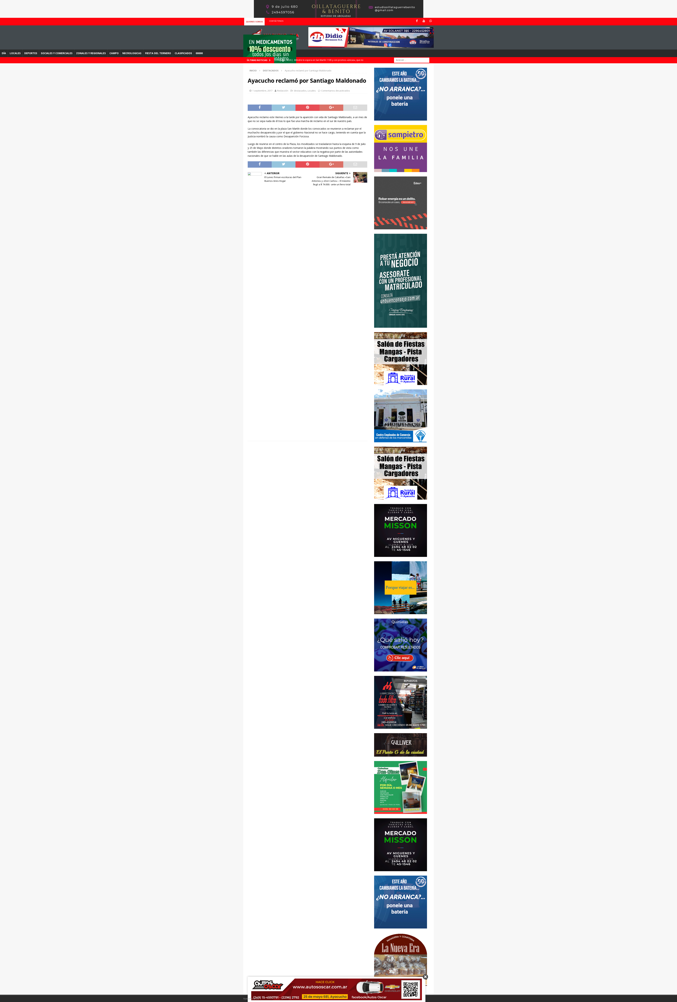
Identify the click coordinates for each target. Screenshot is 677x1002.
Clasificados (183, 53)
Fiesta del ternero (158, 53)
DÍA (4, 53)
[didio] (371, 45)
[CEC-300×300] (400, 440)
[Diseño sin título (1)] (400, 811)
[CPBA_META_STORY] (400, 325)
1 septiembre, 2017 (262, 90)
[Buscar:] (411, 60)
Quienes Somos (254, 21)
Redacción (282, 90)
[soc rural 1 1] (400, 382)
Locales (15, 53)
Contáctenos (276, 21)
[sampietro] (400, 170)
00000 (199, 53)
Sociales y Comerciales (56, 53)
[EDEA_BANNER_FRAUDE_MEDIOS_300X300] (400, 227)
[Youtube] (424, 21)
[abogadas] (338, 15)
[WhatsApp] (431, 21)
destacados (300, 90)
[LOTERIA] (400, 669)
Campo (114, 53)
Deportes (30, 53)
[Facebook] (417, 21)
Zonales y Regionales (91, 53)
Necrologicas (131, 53)
